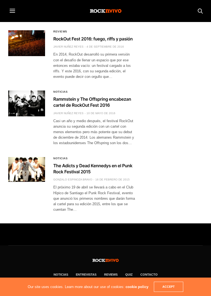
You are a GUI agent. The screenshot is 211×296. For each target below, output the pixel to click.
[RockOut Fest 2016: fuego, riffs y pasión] (26, 43)
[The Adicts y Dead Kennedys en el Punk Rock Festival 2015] (26, 169)
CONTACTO (149, 274)
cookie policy (137, 287)
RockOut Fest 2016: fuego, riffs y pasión (93, 39)
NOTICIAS (61, 274)
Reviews (60, 31)
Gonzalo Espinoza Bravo (72, 179)
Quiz (129, 274)
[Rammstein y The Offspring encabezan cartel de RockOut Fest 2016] (26, 103)
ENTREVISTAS (86, 274)
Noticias (60, 92)
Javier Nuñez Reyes (68, 46)
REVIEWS (111, 274)
